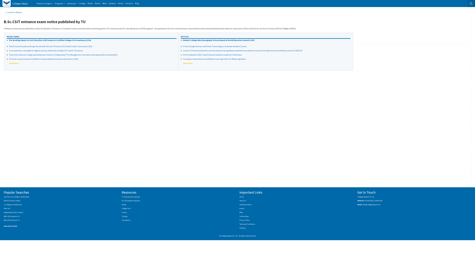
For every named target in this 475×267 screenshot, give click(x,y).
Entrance (129, 3)
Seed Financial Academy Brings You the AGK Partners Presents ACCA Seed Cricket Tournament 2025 (50, 46)
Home (241, 197)
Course (124, 212)
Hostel (120, 3)
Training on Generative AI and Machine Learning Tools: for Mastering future (214, 59)
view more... (14, 63)
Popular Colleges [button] (44, 3)
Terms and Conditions (247, 224)
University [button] (71, 3)
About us (242, 200)
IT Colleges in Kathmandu (13, 204)
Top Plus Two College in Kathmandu (16, 197)
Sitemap (242, 228)
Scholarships (244, 216)
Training (124, 216)
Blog (137, 3)
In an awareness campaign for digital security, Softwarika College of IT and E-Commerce (46, 50)
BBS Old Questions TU (12, 216)
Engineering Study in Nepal (13, 212)
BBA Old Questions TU (12, 220)
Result (90, 3)
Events (241, 208)
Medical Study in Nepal (12, 200)
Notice (97, 3)
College (82, 3)
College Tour (126, 208)
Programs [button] (59, 3)
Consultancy (126, 220)
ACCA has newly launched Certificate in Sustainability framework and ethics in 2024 (43, 59)
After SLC (7, 208)
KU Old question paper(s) (131, 200)
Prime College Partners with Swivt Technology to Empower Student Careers (215, 46)
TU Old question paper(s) (131, 197)
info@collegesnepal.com (371, 204)
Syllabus (112, 3)
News (104, 3)
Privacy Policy (244, 220)
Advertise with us (245, 204)
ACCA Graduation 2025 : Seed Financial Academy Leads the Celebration (212, 55)
